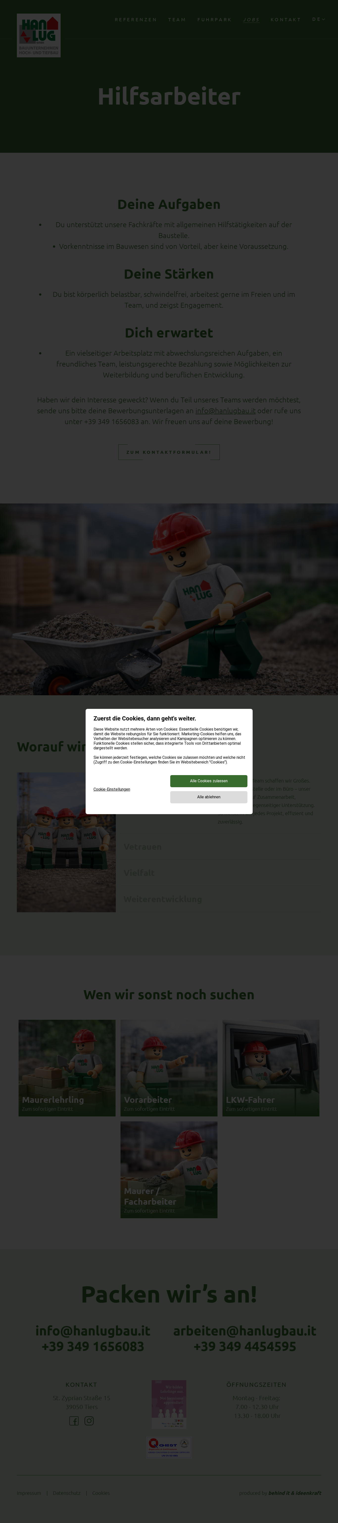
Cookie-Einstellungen (112, 789)
